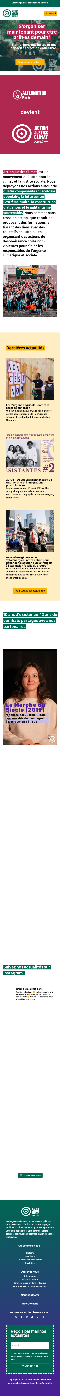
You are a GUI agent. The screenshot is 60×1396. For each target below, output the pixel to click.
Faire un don (49, 13)
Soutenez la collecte (30, 62)
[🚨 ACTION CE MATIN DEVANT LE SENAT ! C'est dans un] (30, 1129)
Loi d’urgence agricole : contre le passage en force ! (27, 407)
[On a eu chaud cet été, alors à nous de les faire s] (30, 1017)
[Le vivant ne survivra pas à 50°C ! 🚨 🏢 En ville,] (30, 1045)
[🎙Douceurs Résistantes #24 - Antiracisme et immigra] (30, 1157)
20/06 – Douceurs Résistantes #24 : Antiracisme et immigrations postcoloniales (29, 482)
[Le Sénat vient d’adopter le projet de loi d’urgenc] (30, 1073)
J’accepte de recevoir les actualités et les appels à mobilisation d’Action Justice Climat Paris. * (29, 1356)
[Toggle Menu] (29, 13)
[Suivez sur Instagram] (16, 1317)
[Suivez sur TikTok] (32, 1317)
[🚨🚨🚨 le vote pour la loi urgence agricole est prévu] (30, 1101)
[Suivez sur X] (27, 1317)
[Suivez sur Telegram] (43, 1317)
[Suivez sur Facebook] (22, 1317)
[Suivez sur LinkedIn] (37, 1317)
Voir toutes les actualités (30, 590)
